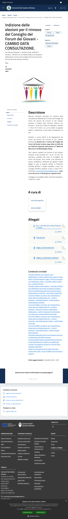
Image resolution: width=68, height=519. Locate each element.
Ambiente (37, 452)
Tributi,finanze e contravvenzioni (38, 448)
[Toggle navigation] (3, 8)
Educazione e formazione (41, 438)
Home (3, 15)
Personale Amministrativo (8, 453)
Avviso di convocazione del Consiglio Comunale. (43, 349)
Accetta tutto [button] (27, 512)
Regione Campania (7, 2)
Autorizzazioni (38, 460)
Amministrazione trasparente (39, 473)
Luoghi (53, 453)
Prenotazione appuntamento (22, 473)
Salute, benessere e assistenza (39, 456)
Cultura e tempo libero (24, 441)
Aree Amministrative (7, 441)
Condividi (48, 25)
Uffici (2, 444)
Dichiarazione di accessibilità (38, 487)
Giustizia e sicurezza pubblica (40, 442)
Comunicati (54, 441)
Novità (9, 15)
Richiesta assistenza (23, 483)
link (50, 509)
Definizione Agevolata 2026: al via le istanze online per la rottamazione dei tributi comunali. (45, 336)
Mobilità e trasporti (23, 459)
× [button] (66, 501)
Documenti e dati (6, 456)
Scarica (59, 231)
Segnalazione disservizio (24, 477)
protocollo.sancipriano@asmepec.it (14, 496)
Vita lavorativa (22, 444)
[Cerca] (65, 8)
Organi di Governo (6, 438)
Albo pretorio (38, 477)
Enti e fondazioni (5, 447)
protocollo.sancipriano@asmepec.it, (47, 171)
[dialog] (34, 509)
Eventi (53, 456)
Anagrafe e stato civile (24, 438)
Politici (3, 450)
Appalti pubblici (22, 450)
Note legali (37, 483)
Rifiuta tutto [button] (41, 512)
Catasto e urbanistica (24, 453)
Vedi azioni (56, 25)
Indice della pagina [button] (12, 109)
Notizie (53, 438)
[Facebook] (54, 8)
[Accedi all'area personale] (61, 2)
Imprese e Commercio (24, 447)
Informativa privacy (39, 480)
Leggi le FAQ (21, 480)
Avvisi (15, 15)
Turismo (20, 456)
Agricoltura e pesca (39, 463)
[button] (34, 516)
